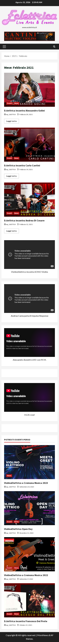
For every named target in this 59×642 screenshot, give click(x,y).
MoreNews (42, 635)
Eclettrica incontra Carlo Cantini (29, 145)
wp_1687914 (11, 114)
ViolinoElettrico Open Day (18, 529)
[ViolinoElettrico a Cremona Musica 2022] (29, 554)
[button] (4, 47)
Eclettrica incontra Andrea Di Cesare (29, 200)
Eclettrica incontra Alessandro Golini (29, 90)
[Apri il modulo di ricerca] (54, 46)
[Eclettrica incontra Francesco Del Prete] (29, 600)
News (16, 103)
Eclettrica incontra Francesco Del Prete (25, 621)
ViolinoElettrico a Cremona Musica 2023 (26, 483)
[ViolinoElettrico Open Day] (29, 508)
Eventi (9, 103)
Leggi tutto (12, 121)
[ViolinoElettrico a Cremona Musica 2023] (29, 462)
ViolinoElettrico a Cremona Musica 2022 (26, 575)
